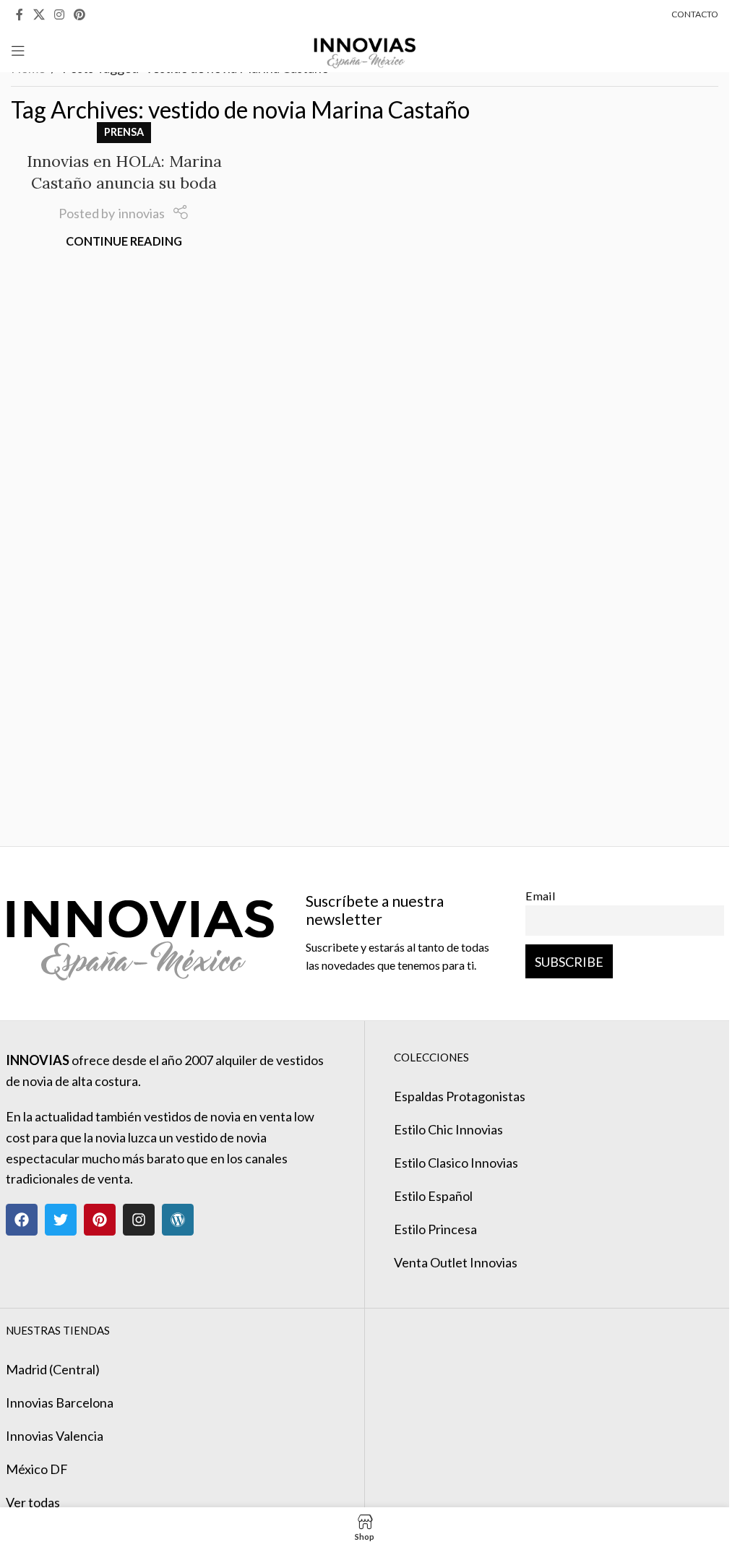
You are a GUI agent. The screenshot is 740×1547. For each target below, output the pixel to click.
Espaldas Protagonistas (459, 1096)
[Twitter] (61, 1220)
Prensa (124, 132)
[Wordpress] (178, 1220)
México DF (37, 1469)
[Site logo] (365, 49)
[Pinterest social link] (79, 14)
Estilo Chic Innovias (448, 1129)
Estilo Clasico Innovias (456, 1163)
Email (540, 895)
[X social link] (38, 14)
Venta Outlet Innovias (455, 1262)
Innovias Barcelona (59, 1402)
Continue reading (124, 241)
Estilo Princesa (435, 1229)
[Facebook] (22, 1220)
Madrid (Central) (53, 1369)
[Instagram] (139, 1220)
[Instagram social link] (59, 14)
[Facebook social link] (19, 14)
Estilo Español (433, 1196)
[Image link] (140, 931)
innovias (142, 213)
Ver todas (33, 1502)
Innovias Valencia (54, 1436)
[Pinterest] (100, 1220)
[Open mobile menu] (18, 50)
